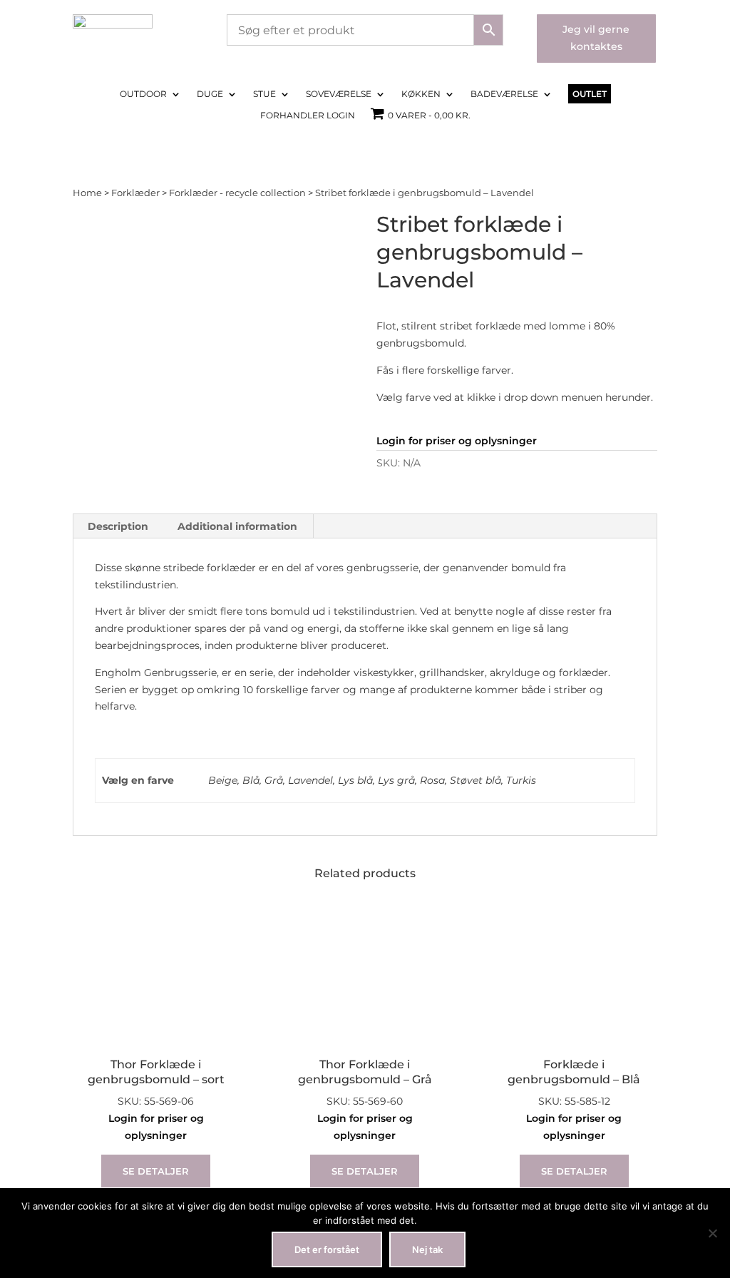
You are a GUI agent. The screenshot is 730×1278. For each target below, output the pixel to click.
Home (87, 193)
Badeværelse (504, 94)
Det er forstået (326, 1249)
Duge (210, 94)
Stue (264, 94)
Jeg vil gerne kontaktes (595, 38)
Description (118, 526)
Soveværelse (338, 94)
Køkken (421, 94)
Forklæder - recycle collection (237, 193)
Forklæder (135, 193)
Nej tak (427, 1249)
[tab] (118, 526)
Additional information (237, 526)
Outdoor (143, 94)
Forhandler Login (307, 116)
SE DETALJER (156, 1171)
